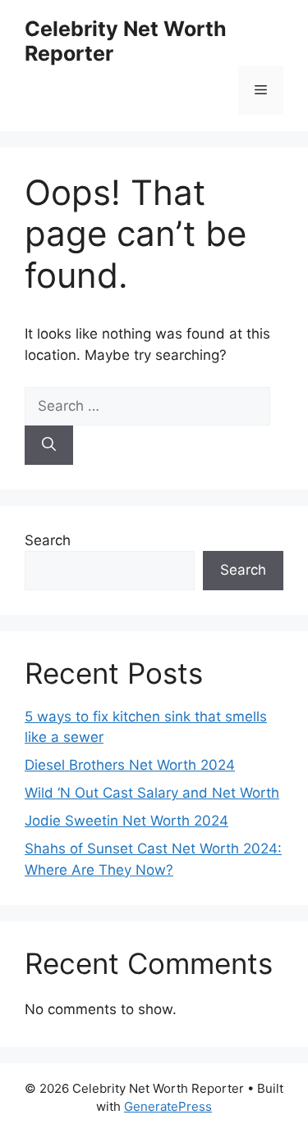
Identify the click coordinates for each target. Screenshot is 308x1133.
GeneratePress (168, 1106)
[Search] (49, 445)
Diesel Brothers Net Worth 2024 (130, 765)
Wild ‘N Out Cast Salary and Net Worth (152, 793)
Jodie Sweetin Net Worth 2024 (126, 820)
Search (48, 540)
